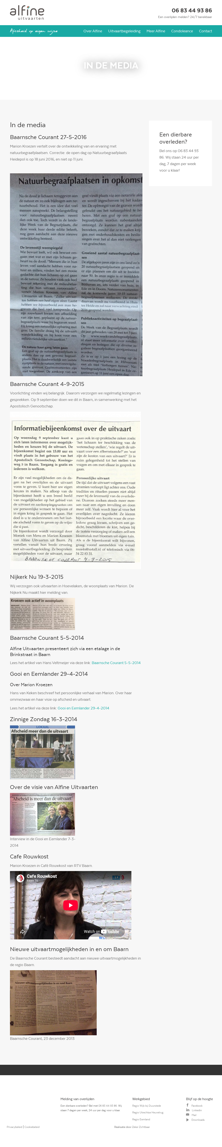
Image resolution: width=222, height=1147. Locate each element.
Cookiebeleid (31, 1127)
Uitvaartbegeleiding (124, 31)
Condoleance (182, 31)
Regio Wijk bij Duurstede (146, 1105)
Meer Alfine (156, 31)
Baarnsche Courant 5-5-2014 (116, 663)
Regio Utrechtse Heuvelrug (147, 1112)
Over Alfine (92, 31)
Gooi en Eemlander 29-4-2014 (83, 708)
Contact (205, 31)
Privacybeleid (14, 1127)
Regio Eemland (141, 1119)
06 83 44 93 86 (192, 10)
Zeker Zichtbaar (141, 1127)
